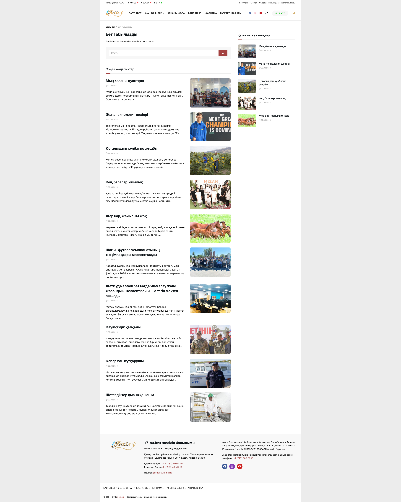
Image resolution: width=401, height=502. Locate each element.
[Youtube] (239, 466)
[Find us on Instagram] (255, 13)
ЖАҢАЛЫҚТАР (153, 13)
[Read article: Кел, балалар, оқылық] (210, 194)
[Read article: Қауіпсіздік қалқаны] (210, 339)
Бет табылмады (125, 27)
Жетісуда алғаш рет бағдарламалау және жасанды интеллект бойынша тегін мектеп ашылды (142, 291)
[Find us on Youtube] (261, 13)
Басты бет (110, 27)
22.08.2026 (112, 86)
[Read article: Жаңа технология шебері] (210, 126)
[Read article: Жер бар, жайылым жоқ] (210, 228)
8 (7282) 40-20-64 (173, 463)
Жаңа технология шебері (127, 115)
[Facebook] (224, 466)
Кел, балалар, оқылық (124, 182)
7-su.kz (120, 497)
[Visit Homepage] (114, 13)
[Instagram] (232, 466)
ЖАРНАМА (211, 13)
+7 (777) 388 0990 (243, 458)
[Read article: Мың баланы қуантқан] (210, 93)
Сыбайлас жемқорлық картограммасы (277, 3)
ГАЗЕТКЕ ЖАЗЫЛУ (230, 13)
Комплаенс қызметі (248, 3)
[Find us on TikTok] (267, 13)
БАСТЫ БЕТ (135, 13)
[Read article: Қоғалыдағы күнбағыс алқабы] (210, 160)
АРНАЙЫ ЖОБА (176, 13)
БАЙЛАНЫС (194, 13)
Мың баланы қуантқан (125, 81)
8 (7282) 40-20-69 (172, 467)
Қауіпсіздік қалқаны (123, 327)
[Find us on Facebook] (250, 13)
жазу (281, 13)
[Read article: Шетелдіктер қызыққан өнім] (210, 407)
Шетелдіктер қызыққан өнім (130, 395)
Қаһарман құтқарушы (125, 361)
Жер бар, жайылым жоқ (126, 216)
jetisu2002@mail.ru (162, 472)
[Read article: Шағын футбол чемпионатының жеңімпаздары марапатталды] (210, 262)
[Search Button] (294, 13)
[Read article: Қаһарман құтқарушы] (210, 373)
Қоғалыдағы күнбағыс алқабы (132, 148)
